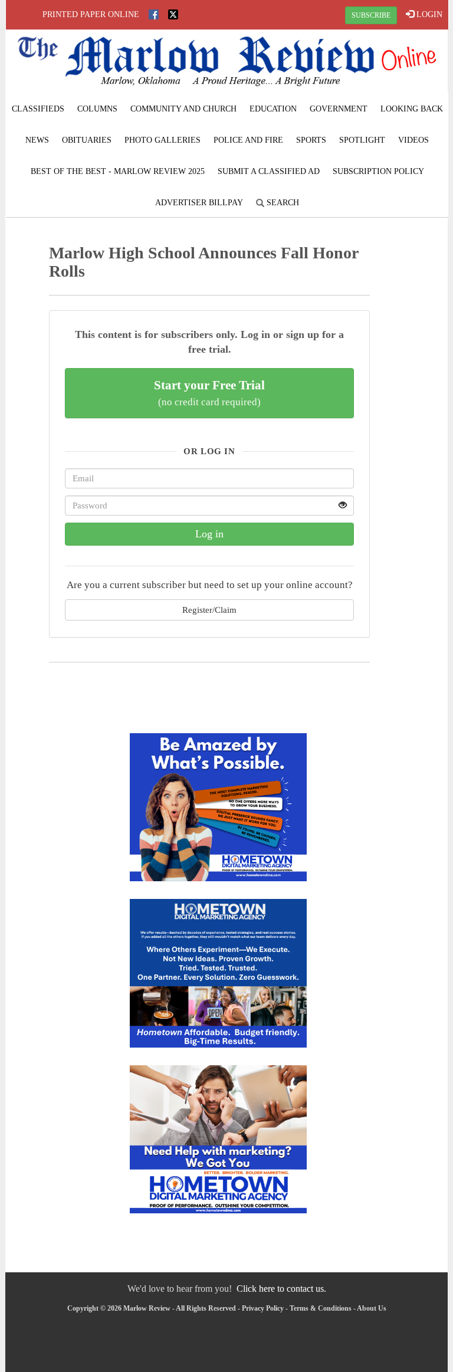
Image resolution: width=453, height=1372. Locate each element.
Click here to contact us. (281, 1289)
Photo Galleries (162, 140)
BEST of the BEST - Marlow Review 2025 (118, 171)
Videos (413, 140)
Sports (311, 140)
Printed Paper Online (90, 14)
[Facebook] (153, 14)
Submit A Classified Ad (269, 171)
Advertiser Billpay (199, 202)
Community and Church (183, 108)
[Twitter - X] (173, 14)
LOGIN (428, 14)
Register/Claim (209, 610)
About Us (371, 1308)
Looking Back (411, 108)
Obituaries (86, 140)
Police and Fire (248, 140)
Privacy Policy (263, 1308)
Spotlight (362, 140)
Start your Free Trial (209, 393)
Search (281, 202)
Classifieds (38, 108)
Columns (97, 108)
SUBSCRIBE (371, 15)
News (37, 140)
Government (338, 108)
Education (273, 108)
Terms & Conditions (321, 1308)
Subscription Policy (378, 171)
